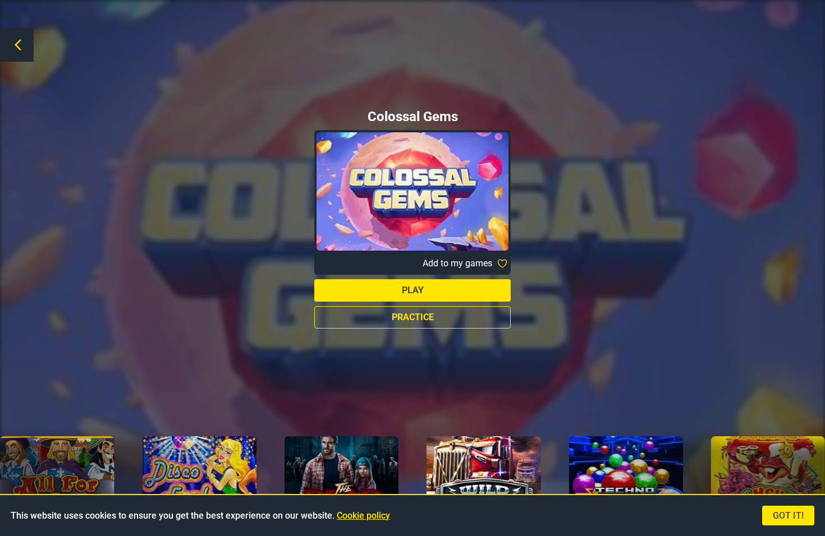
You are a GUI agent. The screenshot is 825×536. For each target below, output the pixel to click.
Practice (413, 317)
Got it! (788, 515)
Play (413, 290)
